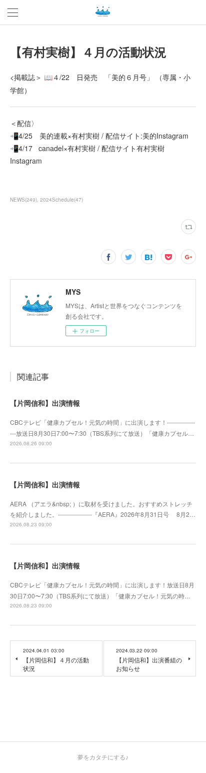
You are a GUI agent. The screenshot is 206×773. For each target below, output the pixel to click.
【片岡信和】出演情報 (45, 403)
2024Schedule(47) (61, 199)
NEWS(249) (23, 199)
